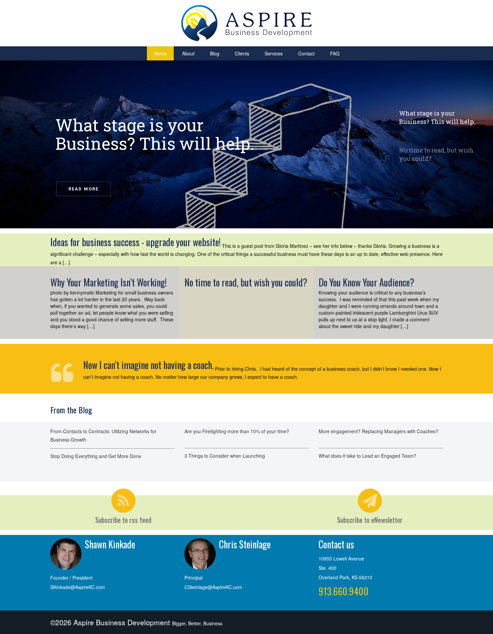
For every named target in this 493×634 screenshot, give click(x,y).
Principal (193, 577)
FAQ (334, 53)
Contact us (336, 544)
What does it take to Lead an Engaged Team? (367, 455)
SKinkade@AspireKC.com (77, 587)
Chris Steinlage (245, 544)
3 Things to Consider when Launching (224, 455)
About (188, 53)
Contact (306, 53)
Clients (242, 53)
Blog (214, 53)
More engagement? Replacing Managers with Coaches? (378, 431)
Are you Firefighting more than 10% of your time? (236, 431)
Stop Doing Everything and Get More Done (95, 456)
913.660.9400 (344, 591)
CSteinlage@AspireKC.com (213, 587)
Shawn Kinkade (110, 544)
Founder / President (71, 577)
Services (274, 53)
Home (160, 53)
